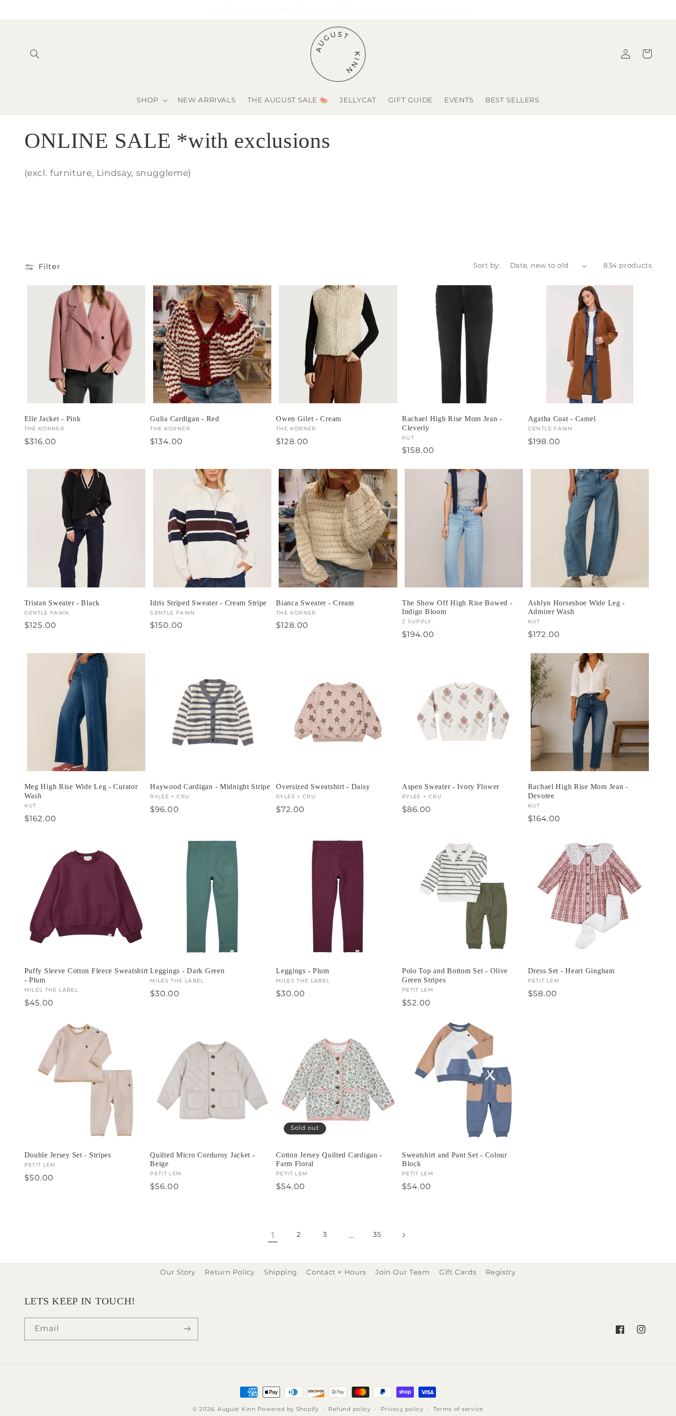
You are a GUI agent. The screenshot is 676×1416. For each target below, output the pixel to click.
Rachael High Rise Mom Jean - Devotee (578, 791)
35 (377, 1234)
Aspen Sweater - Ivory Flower (450, 786)
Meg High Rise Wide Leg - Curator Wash (81, 791)
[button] (35, 53)
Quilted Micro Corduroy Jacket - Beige (202, 1159)
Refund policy (349, 1409)
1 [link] (273, 1235)
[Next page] (403, 1235)
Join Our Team (402, 1272)
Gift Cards (457, 1272)
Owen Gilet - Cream (308, 419)
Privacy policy (402, 1409)
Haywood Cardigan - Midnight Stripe (210, 786)
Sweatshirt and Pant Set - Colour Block (454, 1159)
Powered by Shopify (288, 1409)
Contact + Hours (336, 1272)
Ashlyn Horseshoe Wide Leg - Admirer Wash (576, 607)
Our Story (177, 1272)
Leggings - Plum (302, 971)
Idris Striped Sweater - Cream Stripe (208, 603)
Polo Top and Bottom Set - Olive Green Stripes (455, 975)
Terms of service (458, 1409)
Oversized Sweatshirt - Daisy (323, 786)
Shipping (280, 1272)
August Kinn (237, 1409)
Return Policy (229, 1272)
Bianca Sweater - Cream (315, 603)
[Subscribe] (186, 1329)
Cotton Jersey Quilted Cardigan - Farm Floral (329, 1159)
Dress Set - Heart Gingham (571, 971)
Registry (501, 1272)
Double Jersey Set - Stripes (67, 1155)
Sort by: (486, 265)
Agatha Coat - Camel (562, 419)
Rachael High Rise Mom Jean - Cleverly (452, 423)
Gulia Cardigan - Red (184, 419)
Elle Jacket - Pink (52, 419)
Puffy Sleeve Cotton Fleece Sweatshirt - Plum (86, 975)
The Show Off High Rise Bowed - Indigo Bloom (457, 607)
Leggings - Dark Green (187, 971)
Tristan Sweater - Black (62, 603)
